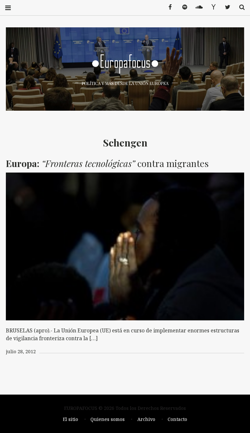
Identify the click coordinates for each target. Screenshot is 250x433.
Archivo (146, 419)
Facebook (167, 7)
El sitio (70, 419)
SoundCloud (196, 7)
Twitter (225, 7)
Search (239, 7)
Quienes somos (107, 419)
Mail (210, 7)
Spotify (182, 7)
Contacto (177, 419)
